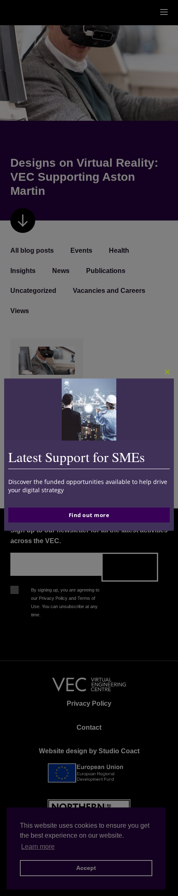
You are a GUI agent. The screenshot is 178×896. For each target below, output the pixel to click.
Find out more (89, 515)
